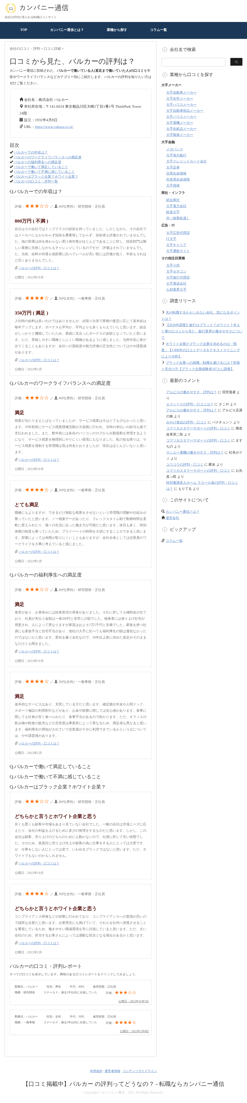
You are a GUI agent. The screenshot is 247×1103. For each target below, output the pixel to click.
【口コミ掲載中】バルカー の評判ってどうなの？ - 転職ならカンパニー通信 (123, 1084)
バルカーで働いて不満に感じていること (44, 172)
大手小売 (173, 265)
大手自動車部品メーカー (184, 110)
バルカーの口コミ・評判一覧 (36, 181)
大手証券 (173, 167)
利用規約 (96, 1071)
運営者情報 (112, 1071)
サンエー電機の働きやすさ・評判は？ (195, 452)
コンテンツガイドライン (140, 1071)
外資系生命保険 (178, 179)
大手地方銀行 (176, 155)
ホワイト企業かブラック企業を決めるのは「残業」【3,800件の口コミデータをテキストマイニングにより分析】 (200, 350)
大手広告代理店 (178, 233)
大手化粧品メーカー (181, 129)
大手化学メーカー (179, 98)
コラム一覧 (158, 30)
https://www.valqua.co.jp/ (54, 127)
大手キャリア (176, 245)
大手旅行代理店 (178, 277)
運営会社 (172, 518)
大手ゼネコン (176, 271)
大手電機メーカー (179, 123)
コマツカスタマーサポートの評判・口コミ (198, 428)
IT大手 (171, 239)
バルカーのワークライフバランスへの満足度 (48, 157)
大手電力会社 (176, 206)
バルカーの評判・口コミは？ (39, 268)
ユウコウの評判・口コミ (184, 464)
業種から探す (117, 30)
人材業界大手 (176, 289)
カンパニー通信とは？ (67, 30)
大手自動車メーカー (181, 92)
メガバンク (174, 149)
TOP (23, 30)
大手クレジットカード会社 (186, 161)
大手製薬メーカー (179, 135)
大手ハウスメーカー (181, 104)
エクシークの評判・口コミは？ (189, 404)
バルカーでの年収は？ (31, 152)
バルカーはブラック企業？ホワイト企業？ (46, 176)
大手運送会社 (176, 283)
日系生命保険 (176, 173)
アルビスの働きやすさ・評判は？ (191, 392)
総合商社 (173, 200)
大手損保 (173, 185)
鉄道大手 (173, 212)
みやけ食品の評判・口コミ (186, 422)
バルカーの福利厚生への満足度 (37, 162)
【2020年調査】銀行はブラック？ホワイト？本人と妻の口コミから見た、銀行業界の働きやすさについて (201, 331)
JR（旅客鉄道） (178, 218)
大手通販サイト (178, 251)
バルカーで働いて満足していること (41, 167)
